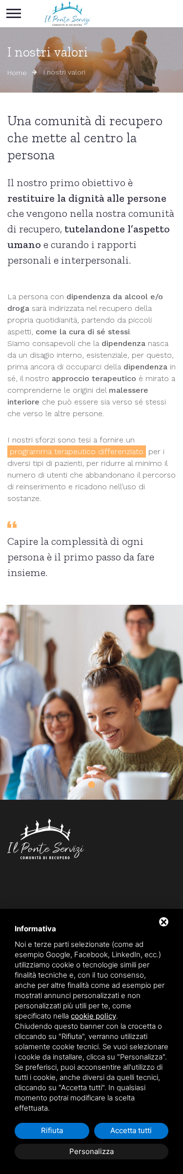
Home (17, 73)
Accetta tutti (131, 1130)
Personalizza (91, 1151)
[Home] (67, 13)
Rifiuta (52, 1130)
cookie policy (93, 1015)
